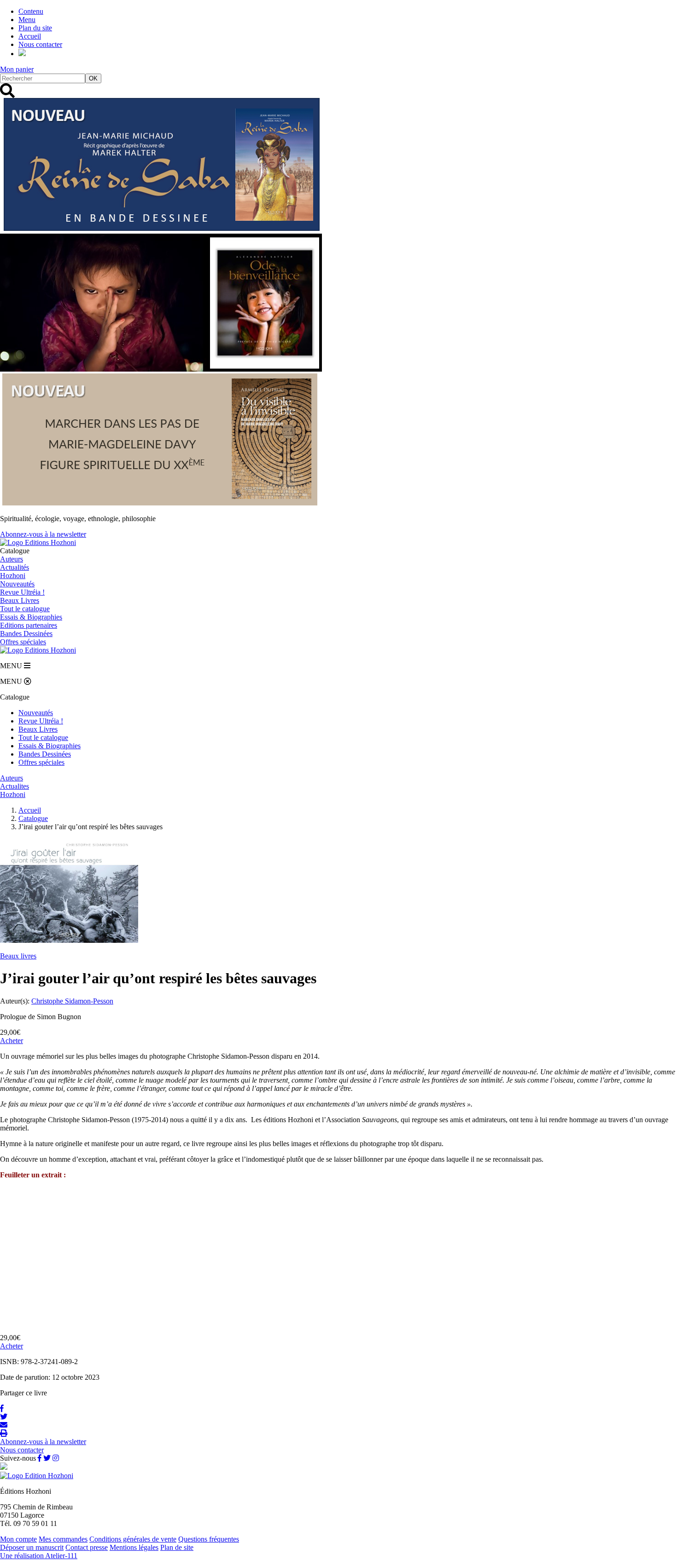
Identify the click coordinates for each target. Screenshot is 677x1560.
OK (93, 78)
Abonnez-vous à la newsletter (43, 534)
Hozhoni (12, 575)
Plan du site (35, 28)
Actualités (14, 567)
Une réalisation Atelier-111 (38, 1556)
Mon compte (18, 1539)
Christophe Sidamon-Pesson (72, 1001)
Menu (26, 19)
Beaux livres (18, 956)
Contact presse (86, 1547)
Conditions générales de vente (132, 1539)
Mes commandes (63, 1539)
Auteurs (11, 559)
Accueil (29, 36)
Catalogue (33, 818)
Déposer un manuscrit (32, 1547)
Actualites (14, 786)
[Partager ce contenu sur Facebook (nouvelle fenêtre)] (2, 1408)
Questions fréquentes (208, 1539)
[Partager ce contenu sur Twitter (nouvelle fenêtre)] (3, 1417)
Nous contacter (40, 44)
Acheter (11, 1040)
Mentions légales (134, 1547)
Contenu (30, 11)
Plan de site (176, 1547)
